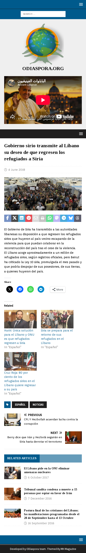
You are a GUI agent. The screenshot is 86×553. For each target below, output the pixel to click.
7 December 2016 (40, 498)
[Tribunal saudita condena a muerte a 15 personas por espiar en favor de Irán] (12, 494)
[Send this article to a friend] (35, 218)
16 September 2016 (41, 523)
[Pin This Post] (28, 218)
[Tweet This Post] (14, 218)
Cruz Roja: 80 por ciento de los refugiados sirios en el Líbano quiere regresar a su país (20, 381)
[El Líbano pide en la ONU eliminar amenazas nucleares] (12, 473)
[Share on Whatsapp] (49, 218)
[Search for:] (43, 13)
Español (20, 404)
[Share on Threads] (77, 218)
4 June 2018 (16, 169)
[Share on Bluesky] (70, 218)
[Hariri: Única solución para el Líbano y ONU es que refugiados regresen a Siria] (20, 319)
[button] (80, 4)
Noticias (38, 404)
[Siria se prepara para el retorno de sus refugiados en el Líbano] (57, 319)
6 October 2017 (38, 477)
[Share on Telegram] (63, 218)
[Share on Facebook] (7, 218)
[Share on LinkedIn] (21, 218)
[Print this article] (42, 218)
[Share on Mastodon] (56, 218)
